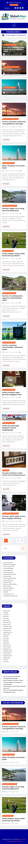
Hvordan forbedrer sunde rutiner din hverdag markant (13, 474)
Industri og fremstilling (9, 578)
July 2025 (5, 636)
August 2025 (6, 634)
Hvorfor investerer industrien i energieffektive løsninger (12, 69)
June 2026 (6, 614)
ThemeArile (18, 841)
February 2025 (7, 646)
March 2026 (6, 620)
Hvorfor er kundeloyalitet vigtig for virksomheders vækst (13, 49)
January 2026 (6, 624)
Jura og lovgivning (8, 580)
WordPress (22, 839)
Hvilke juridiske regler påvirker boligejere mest (12, 393)
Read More (6, 139)
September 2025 (7, 632)
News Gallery (9, 841)
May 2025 (5, 640)
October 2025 (7, 630)
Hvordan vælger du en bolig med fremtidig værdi (13, 209)
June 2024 (6, 661)
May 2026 (5, 616)
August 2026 (6, 611)
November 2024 (7, 652)
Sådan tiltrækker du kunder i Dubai (13, 90)
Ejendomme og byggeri (9, 564)
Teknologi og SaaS (8, 594)
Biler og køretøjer (8, 562)
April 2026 (6, 618)
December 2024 (7, 650)
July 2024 (5, 659)
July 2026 (5, 612)
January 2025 (6, 648)
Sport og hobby (7, 590)
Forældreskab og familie (9, 574)
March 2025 (6, 644)
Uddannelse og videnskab (10, 596)
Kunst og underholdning (10, 584)
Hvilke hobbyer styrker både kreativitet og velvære (13, 254)
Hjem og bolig (7, 576)
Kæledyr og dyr (7, 582)
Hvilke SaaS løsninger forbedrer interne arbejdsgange (10, 428)
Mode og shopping (8, 588)
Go (23, 548)
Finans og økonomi (8, 572)
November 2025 (7, 628)
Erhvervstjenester (8, 570)
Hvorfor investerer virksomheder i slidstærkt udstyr (12, 347)
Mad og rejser (7, 586)
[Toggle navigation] (14, 25)
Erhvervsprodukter (8, 568)
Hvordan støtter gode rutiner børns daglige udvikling (13, 517)
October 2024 (7, 654)
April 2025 (6, 642)
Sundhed (5, 592)
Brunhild (8, 54)
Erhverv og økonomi (8, 566)
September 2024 (7, 656)
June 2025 (6, 638)
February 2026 (7, 622)
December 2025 (7, 626)
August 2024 (6, 658)
